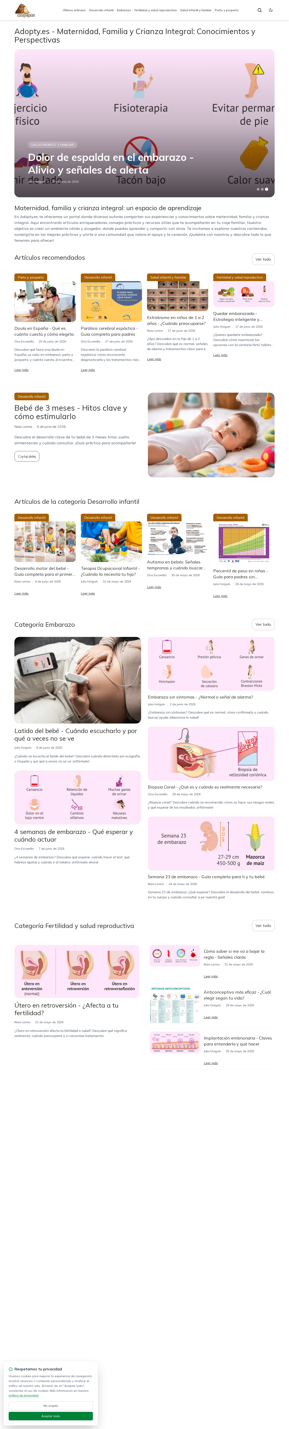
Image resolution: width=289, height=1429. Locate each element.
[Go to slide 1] (258, 189)
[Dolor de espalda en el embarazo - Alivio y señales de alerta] (144, 123)
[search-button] (259, 10)
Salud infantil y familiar (196, 10)
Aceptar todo (50, 1416)
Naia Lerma (155, 331)
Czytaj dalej (27, 456)
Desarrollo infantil (101, 10)
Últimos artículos (74, 10)
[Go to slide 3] (266, 189)
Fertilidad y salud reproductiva (156, 10)
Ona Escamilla (24, 341)
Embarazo (124, 10)
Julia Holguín (36, 182)
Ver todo (263, 259)
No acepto (51, 1406)
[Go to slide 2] (262, 189)
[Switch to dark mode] (271, 10)
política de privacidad (24, 1395)
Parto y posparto (227, 10)
